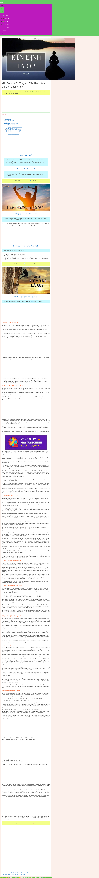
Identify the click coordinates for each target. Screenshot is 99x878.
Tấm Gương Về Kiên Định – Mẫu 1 (13, 125)
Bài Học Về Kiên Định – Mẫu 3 (13, 128)
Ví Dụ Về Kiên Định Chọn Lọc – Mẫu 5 (14, 130)
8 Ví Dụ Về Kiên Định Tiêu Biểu (11, 124)
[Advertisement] (26, 104)
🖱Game (4, 30)
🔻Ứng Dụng (6, 27)
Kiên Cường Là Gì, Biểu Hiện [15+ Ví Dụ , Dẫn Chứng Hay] (15, 872)
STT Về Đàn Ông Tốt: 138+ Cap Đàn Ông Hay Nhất (14, 874)
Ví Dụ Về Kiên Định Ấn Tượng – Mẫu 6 (14, 131)
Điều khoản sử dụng (36, 877)
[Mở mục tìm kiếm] (2, 5)
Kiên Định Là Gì (8, 119)
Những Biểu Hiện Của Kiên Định (11, 123)
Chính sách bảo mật (25, 877)
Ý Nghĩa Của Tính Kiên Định (10, 122)
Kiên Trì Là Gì (28, 263)
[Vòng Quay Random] (26, 449)
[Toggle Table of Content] (2, 117)
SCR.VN (1, 2)
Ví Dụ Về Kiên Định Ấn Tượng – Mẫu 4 (14, 129)
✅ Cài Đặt (5, 21)
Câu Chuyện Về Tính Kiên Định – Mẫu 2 (15, 127)
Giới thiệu (17, 877)
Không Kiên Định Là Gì (9, 120)
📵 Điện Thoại (6, 18)
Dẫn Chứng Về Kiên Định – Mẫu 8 (13, 134)
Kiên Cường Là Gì (27, 180)
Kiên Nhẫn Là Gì (29, 823)
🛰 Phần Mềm (6, 24)
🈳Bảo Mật (5, 15)
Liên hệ (44, 877)
